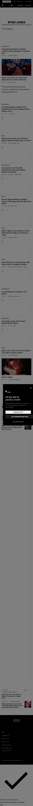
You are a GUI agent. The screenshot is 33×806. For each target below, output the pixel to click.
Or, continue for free (18, 421)
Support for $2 (18, 412)
